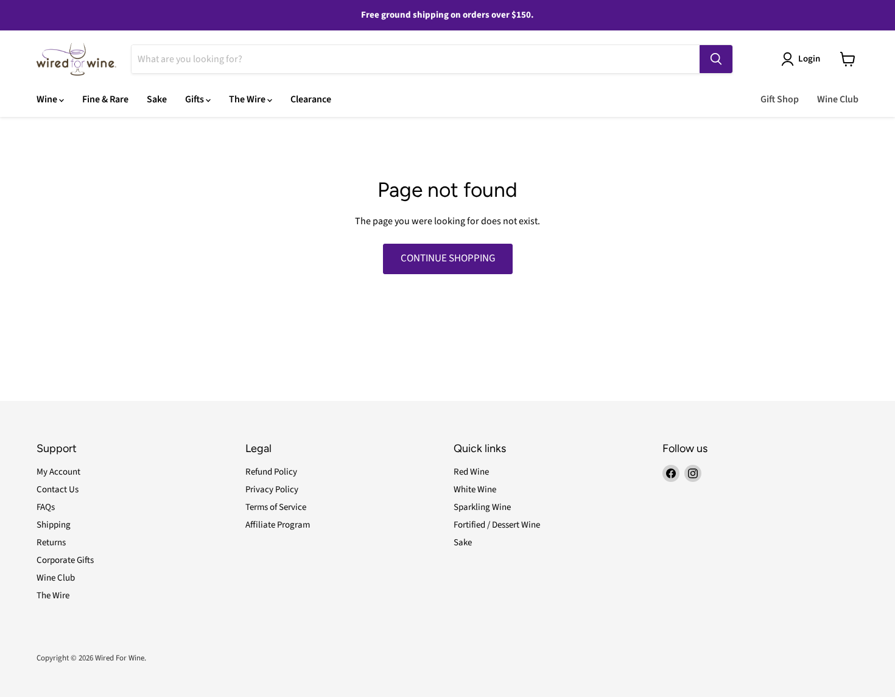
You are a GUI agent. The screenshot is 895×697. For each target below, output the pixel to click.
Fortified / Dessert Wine (497, 524)
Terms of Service (275, 507)
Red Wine (471, 471)
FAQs (46, 507)
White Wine (475, 489)
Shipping (54, 524)
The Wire (248, 99)
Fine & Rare (105, 99)
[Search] (716, 59)
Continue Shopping (448, 258)
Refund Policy (271, 471)
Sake (157, 99)
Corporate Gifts (65, 560)
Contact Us (58, 489)
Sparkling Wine (482, 507)
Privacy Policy (271, 489)
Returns (51, 542)
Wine (48, 99)
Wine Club (837, 99)
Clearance (310, 99)
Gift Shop (779, 99)
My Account (58, 471)
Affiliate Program (277, 524)
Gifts (195, 99)
